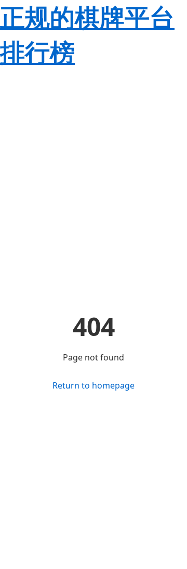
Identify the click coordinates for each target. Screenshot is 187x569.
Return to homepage (93, 385)
